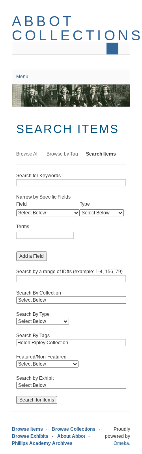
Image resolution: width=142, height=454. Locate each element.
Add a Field (31, 256)
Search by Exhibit (35, 378)
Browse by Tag (62, 154)
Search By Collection (38, 293)
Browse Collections (73, 429)
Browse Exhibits (30, 436)
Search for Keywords (38, 175)
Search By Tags (33, 335)
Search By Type (33, 314)
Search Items (101, 154)
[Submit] (112, 48)
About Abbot (71, 436)
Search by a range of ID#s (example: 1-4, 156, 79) (69, 271)
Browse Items (27, 429)
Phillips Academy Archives (42, 443)
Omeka (121, 443)
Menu (22, 76)
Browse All (27, 154)
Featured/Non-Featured (41, 357)
